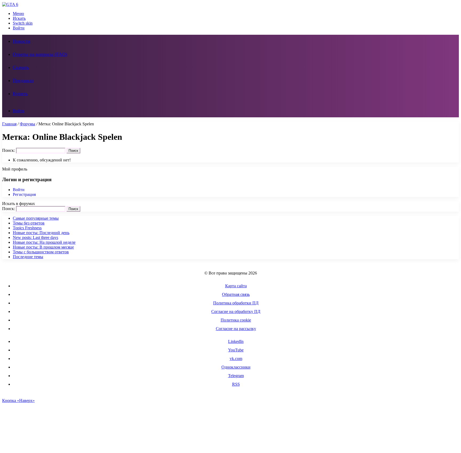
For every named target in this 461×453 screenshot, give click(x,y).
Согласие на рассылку (236, 328)
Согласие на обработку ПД (235, 311)
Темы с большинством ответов (41, 252)
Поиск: (8, 150)
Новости (21, 41)
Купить (20, 93)
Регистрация (24, 194)
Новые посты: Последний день (41, 232)
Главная (9, 124)
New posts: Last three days (35, 237)
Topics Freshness (27, 228)
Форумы (27, 124)
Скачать (21, 67)
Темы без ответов (29, 223)
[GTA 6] (10, 4)
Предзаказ (23, 80)
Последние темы (28, 256)
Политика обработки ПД (236, 303)
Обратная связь (236, 294)
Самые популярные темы (36, 218)
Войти (19, 189)
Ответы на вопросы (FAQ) (40, 54)
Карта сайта (236, 286)
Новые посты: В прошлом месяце (43, 247)
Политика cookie (236, 320)
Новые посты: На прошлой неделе (44, 242)
